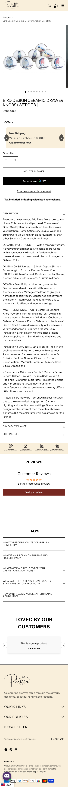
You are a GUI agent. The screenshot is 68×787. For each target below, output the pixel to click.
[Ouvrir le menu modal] (63, 5)
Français (8, 761)
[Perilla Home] (11, 5)
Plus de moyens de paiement (34, 191)
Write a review (34, 492)
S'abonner (57, 739)
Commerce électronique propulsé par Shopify (25, 771)
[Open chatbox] (7, 776)
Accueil (7, 17)
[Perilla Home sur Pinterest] (11, 750)
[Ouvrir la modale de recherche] (49, 5)
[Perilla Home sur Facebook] (6, 750)
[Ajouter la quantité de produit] (6, 160)
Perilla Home (27, 766)
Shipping (26, 199)
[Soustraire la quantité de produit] (15, 160)
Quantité (8, 153)
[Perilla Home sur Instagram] (16, 750)
